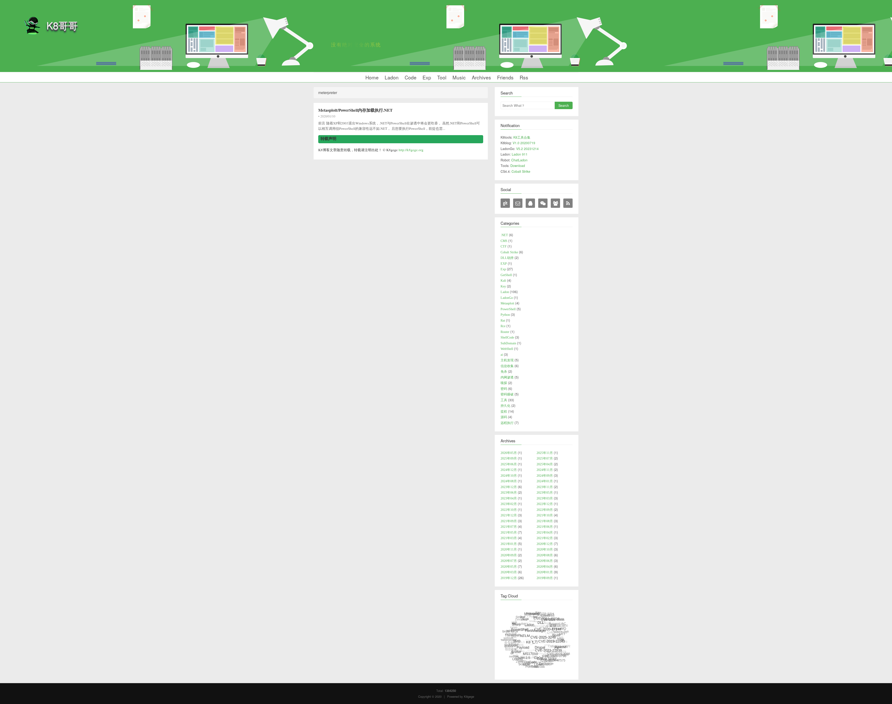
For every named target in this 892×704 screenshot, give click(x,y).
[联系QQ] (530, 203)
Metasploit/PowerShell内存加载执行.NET (355, 110)
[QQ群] (555, 203)
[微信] (543, 203)
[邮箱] (517, 203)
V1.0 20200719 (524, 142)
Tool (441, 77)
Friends (505, 77)
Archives (480, 77)
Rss (523, 77)
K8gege (469, 696)
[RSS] (568, 203)
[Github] (505, 203)
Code (409, 77)
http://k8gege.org (411, 149)
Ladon (391, 77)
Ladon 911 (520, 154)
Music (458, 77)
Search (563, 105)
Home (371, 77)
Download (517, 165)
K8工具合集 (521, 137)
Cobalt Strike (521, 171)
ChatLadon (519, 160)
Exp (426, 77)
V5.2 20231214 (527, 148)
